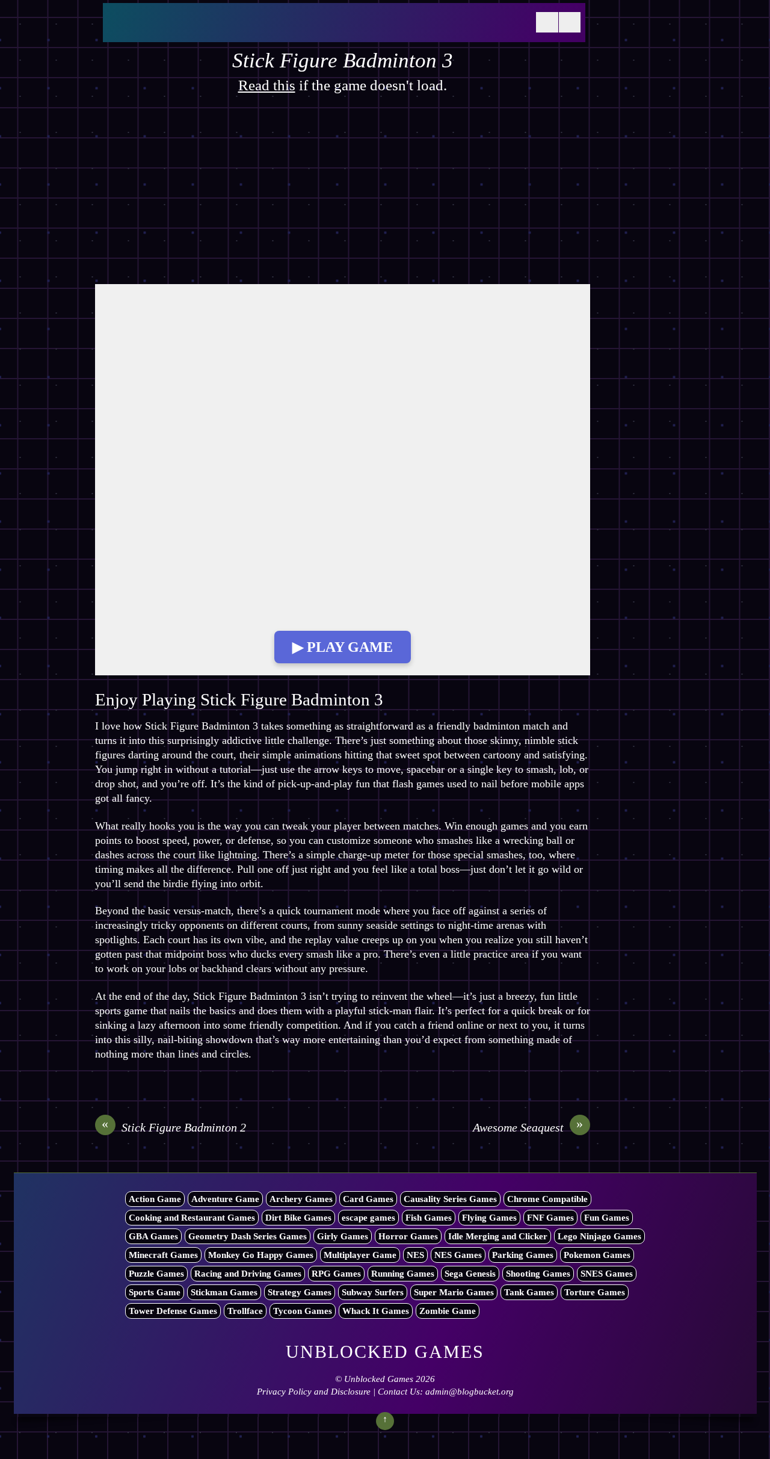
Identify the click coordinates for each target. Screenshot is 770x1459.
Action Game (155, 1199)
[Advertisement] (342, 195)
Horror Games (408, 1236)
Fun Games (606, 1217)
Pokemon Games (597, 1255)
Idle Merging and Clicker (497, 1236)
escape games (368, 1217)
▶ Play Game (342, 647)
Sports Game (154, 1292)
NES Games (458, 1255)
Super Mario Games (454, 1292)
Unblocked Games (378, 1379)
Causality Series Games (450, 1199)
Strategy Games (299, 1292)
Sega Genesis (470, 1273)
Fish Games (428, 1217)
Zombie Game (447, 1311)
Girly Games (342, 1236)
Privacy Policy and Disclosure (314, 1391)
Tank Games (529, 1292)
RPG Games (336, 1273)
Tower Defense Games (173, 1311)
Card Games (368, 1199)
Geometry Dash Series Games (247, 1236)
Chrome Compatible (547, 1199)
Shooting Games (538, 1273)
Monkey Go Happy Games (260, 1255)
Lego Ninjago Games (599, 1236)
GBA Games (153, 1236)
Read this (266, 85)
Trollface (245, 1311)
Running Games (402, 1273)
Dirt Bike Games (298, 1217)
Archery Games (301, 1199)
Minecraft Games (163, 1255)
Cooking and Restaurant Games (192, 1217)
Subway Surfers (373, 1292)
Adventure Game (225, 1199)
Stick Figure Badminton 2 (174, 1127)
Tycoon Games (302, 1311)
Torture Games (594, 1292)
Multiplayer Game (360, 1255)
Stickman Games (224, 1292)
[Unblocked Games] (199, 29)
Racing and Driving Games (247, 1273)
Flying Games (489, 1217)
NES (415, 1255)
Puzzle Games (156, 1273)
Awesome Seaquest (528, 1127)
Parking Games (522, 1255)
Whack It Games (375, 1311)
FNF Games (550, 1217)
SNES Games (607, 1273)
